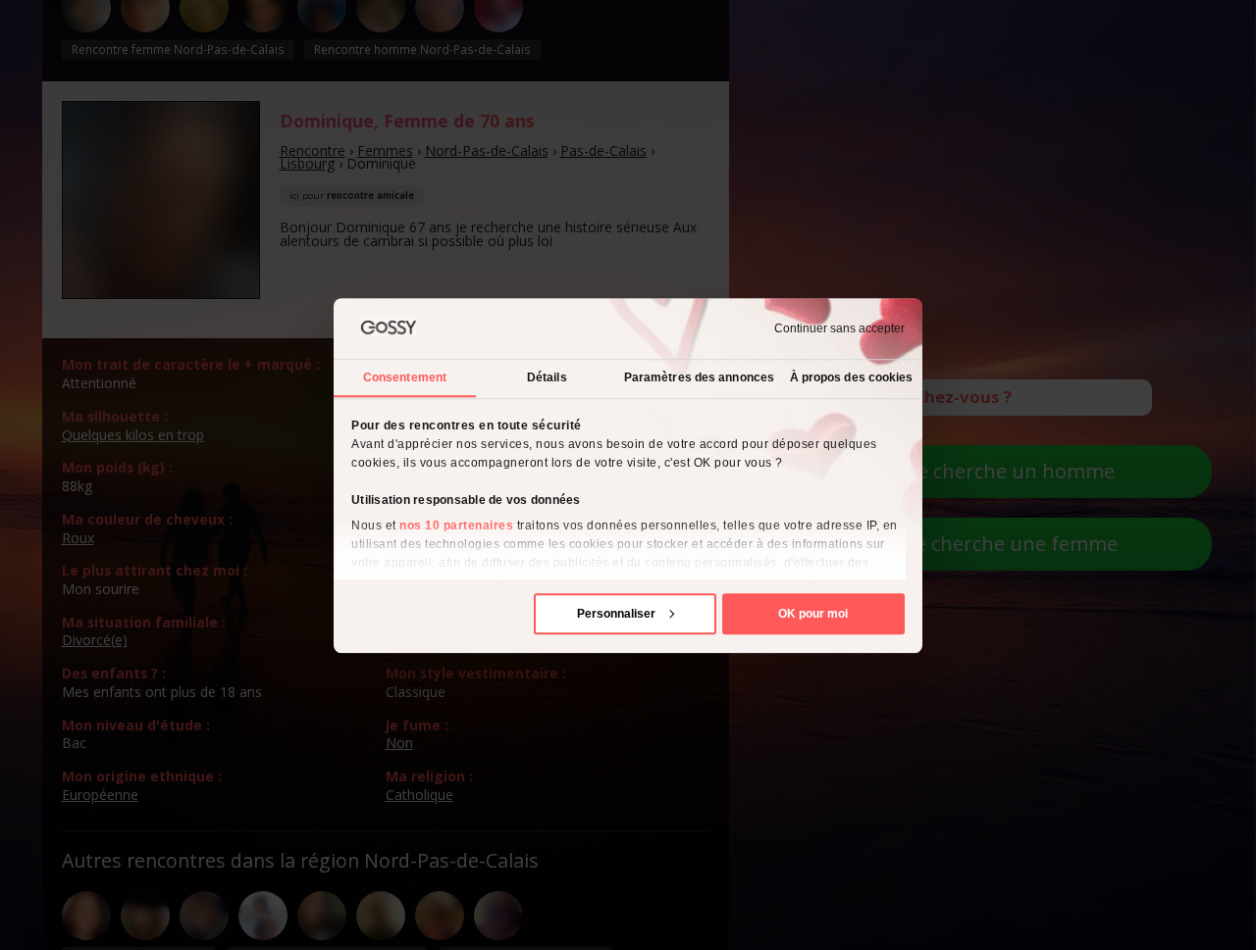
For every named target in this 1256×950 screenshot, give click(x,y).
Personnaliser (616, 613)
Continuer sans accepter (839, 328)
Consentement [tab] (404, 376)
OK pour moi (813, 613)
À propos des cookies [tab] (852, 376)
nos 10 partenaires (456, 524)
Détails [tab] (547, 376)
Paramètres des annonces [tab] (699, 376)
